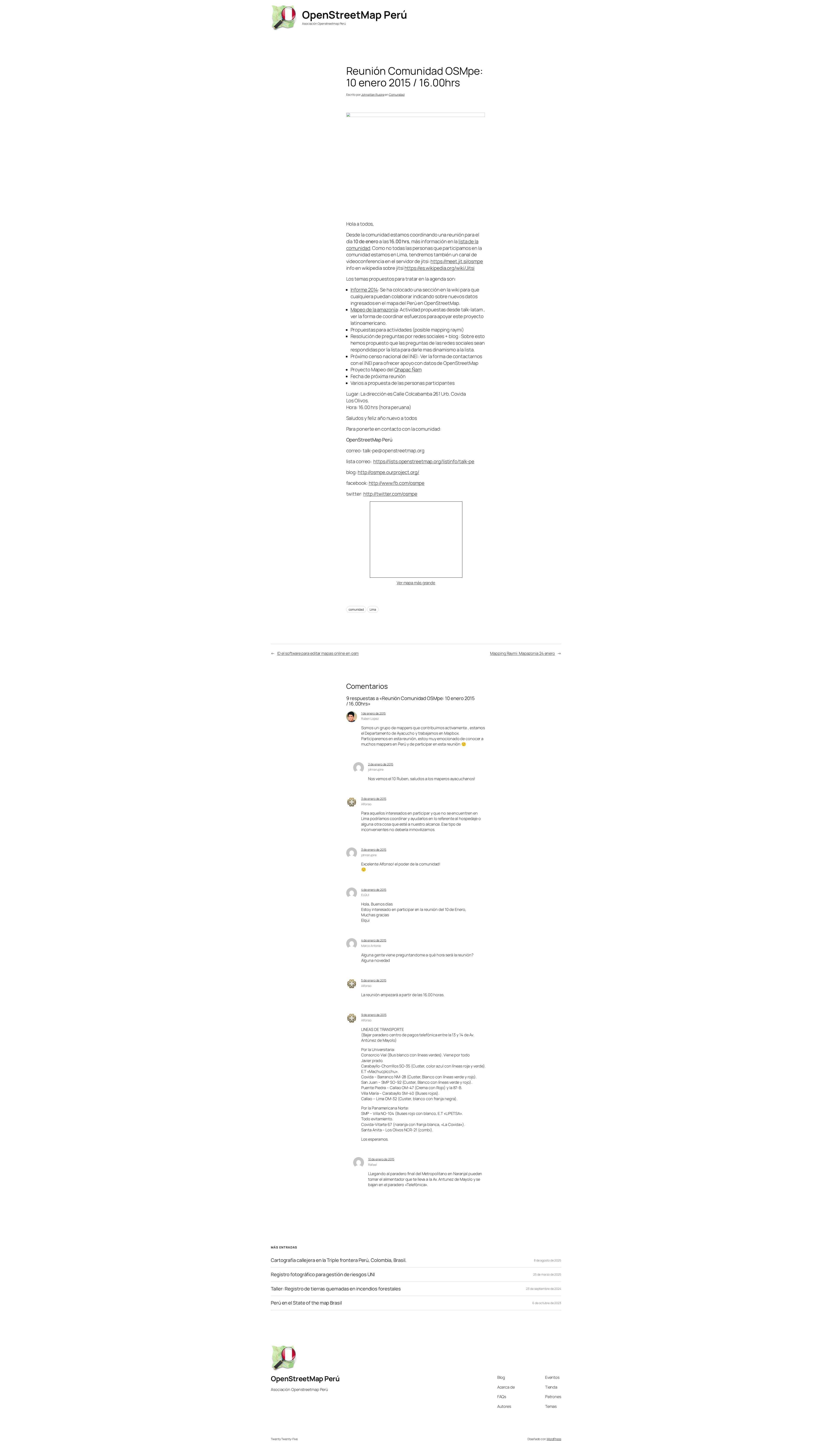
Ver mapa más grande (416, 582)
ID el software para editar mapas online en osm (318, 653)
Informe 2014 (364, 289)
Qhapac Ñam (408, 369)
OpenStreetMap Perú (354, 15)
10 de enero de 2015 (381, 1159)
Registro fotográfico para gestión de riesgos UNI (323, 1274)
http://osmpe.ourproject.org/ (388, 472)
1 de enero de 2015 (373, 713)
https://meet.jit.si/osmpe (457, 261)
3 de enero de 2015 (373, 799)
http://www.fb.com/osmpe (397, 483)
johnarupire (376, 769)
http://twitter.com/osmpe (390, 494)
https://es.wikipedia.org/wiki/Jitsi (440, 268)
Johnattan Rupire (372, 94)
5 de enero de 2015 (373, 980)
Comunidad (397, 94)
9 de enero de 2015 (374, 1015)
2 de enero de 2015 (380, 764)
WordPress (554, 1439)
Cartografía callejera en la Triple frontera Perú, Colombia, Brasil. (338, 1260)
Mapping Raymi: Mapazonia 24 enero (522, 653)
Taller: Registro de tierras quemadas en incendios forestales (336, 1289)
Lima (373, 609)
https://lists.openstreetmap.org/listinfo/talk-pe (423, 461)
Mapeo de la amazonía (374, 309)
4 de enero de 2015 (373, 890)
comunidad (356, 609)
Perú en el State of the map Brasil (306, 1303)
